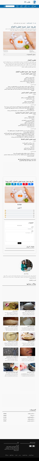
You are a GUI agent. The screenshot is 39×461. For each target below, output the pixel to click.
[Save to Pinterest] (25, 184)
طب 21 (34, 23)
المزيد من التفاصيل (32, 280)
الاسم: (32, 226)
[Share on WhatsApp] (8, 184)
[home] (35, 6)
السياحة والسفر (17, 6)
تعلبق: (32, 230)
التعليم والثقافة (21, 6)
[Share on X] (19, 184)
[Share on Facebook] (30, 184)
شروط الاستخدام (31, 455)
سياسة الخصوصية (24, 455)
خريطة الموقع (12, 455)
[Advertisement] (19, 14)
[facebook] (33, 446)
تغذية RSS (6, 455)
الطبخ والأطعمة (25, 6)
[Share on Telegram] (13, 184)
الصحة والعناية (32, 6)
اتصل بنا (16, 455)
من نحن (20, 455)
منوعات (28, 6)
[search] (4, 6)
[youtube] (30, 446)
